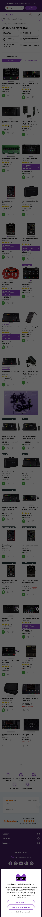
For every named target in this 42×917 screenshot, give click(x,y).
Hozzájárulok (21, 902)
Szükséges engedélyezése (21, 907)
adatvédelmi (18, 895)
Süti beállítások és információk (21, 912)
